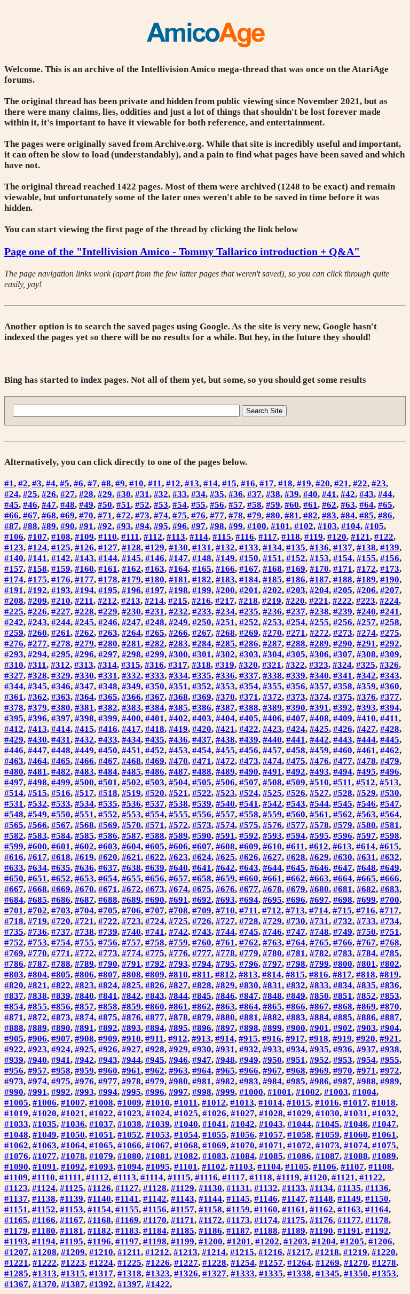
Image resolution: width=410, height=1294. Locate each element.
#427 (366, 729)
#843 (154, 996)
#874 (84, 1017)
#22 (360, 483)
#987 (342, 1081)
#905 (13, 1038)
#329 (60, 675)
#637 (107, 868)
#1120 (315, 1177)
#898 (248, 1028)
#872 (37, 1017)
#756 (107, 942)
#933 (272, 1049)
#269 (248, 633)
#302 (225, 654)
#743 (201, 932)
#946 (178, 1060)
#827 (178, 985)
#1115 (179, 1177)
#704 (84, 910)
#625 (225, 857)
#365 (107, 697)
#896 (201, 1028)
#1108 (380, 1167)
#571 (154, 825)
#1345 (328, 1273)
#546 (366, 804)
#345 (37, 686)
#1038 (129, 1124)
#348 (107, 686)
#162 (131, 569)
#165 (201, 569)
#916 (271, 1038)
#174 (13, 579)
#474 (272, 761)
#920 (365, 1038)
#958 (60, 1071)
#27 (67, 494)
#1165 (16, 1220)
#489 (225, 772)
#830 (248, 985)
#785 (389, 953)
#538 (178, 804)
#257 (366, 622)
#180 (154, 579)
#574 (225, 825)
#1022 (101, 1113)
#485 (131, 772)
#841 (107, 996)
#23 (379, 483)
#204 (319, 590)
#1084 (243, 1156)
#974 (37, 1081)
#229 (107, 611)
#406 (272, 718)
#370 (225, 697)
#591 (225, 836)
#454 (201, 750)
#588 (154, 836)
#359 (366, 686)
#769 (13, 953)
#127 (107, 547)
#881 (248, 1017)
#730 (295, 921)
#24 (11, 494)
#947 (201, 1060)
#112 (153, 537)
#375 (342, 697)
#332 (131, 675)
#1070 (243, 1145)
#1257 (271, 1263)
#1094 (129, 1167)
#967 (272, 1071)
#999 (225, 1092)
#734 (389, 921)
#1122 (371, 1177)
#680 (319, 889)
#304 (272, 654)
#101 (280, 526)
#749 (342, 932)
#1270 (356, 1263)
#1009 (129, 1103)
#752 (13, 942)
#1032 (384, 1113)
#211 (84, 601)
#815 (295, 974)
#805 (60, 974)
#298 (131, 654)
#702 (37, 910)
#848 (272, 996)
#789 (84, 964)
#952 (319, 1060)
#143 (84, 558)
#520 (154, 793)
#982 (225, 1081)
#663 (319, 878)
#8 (106, 483)
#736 (37, 932)
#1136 (377, 1188)
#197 (154, 590)
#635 (60, 868)
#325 (365, 665)
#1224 (101, 1263)
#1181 (71, 1231)
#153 (319, 558)
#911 (154, 1038)
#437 (201, 740)
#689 (131, 900)
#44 (385, 494)
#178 (107, 579)
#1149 (349, 1199)
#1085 (271, 1156)
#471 (201, 761)
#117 (267, 537)
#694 (248, 900)
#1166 (44, 1220)
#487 (178, 772)
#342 (366, 675)
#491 (272, 772)
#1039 (158, 1124)
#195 (107, 590)
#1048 (16, 1135)
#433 (107, 740)
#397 (60, 718)
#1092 (73, 1167)
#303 (248, 654)
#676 (225, 889)
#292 (389, 643)
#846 (225, 996)
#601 (60, 846)
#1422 (158, 1284)
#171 (342, 569)
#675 (201, 889)
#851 (342, 996)
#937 (366, 1049)
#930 (201, 1049)
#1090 (16, 1167)
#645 (295, 868)
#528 (342, 793)
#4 (51, 483)
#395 (13, 718)
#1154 (99, 1209)
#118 (290, 537)
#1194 (44, 1241)
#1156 (155, 1209)
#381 (84, 708)
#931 (225, 1049)
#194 (84, 590)
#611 (295, 846)
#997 (178, 1092)
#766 (342, 942)
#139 (389, 547)
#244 (60, 622)
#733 (366, 921)
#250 (201, 622)
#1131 (238, 1188)
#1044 (299, 1124)
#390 (295, 708)
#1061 (384, 1135)
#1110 (43, 1177)
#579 (342, 825)
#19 (304, 483)
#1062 (16, 1145)
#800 (342, 964)
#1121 (343, 1177)
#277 (37, 643)
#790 (107, 964)
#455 (225, 750)
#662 (295, 878)
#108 (60, 537)
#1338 (299, 1273)
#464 (37, 761)
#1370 (45, 1284)
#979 (154, 1081)
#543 (295, 804)
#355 (272, 686)
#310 (13, 665)
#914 (224, 1038)
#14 (210, 483)
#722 (107, 921)
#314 (107, 665)
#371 (248, 697)
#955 (389, 1060)
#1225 (129, 1263)
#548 (13, 814)
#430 (37, 740)
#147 (178, 558)
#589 (178, 836)
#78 (235, 515)
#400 (131, 718)
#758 (154, 942)
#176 (60, 579)
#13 (192, 483)
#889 (37, 1028)
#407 (295, 718)
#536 (131, 804)
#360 (389, 686)
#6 (78, 483)
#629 (319, 857)
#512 (365, 782)
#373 (295, 697)
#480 (13, 772)
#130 (178, 547)
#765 (319, 942)
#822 (60, 985)
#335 (201, 675)
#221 (318, 601)
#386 (201, 708)
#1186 (210, 1231)
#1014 (270, 1103)
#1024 (158, 1113)
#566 (37, 825)
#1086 (299, 1156)
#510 (319, 782)
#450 (107, 750)
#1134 (321, 1188)
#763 (272, 942)
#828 (201, 985)
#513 (389, 782)
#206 (366, 590)
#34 (198, 494)
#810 (178, 974)
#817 (342, 974)
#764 (295, 942)
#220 (295, 601)
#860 (154, 1006)
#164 (178, 569)
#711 (248, 910)
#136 (319, 547)
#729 (272, 921)
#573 (201, 825)
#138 (366, 547)
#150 (248, 558)
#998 (201, 1092)
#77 (217, 515)
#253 (272, 622)
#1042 (243, 1124)
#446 (13, 750)
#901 (319, 1028)
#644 (272, 868)
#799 (319, 964)
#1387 (73, 1284)
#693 (225, 900)
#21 (341, 483)
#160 (84, 569)
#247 (131, 622)
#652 (60, 878)
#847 (248, 996)
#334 (178, 675)
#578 (319, 825)
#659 (225, 878)
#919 (342, 1038)
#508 (272, 782)
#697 (319, 900)
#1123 (16, 1188)
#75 (179, 515)
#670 (84, 889)
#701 (13, 910)
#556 (201, 814)
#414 (60, 729)
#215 (177, 601)
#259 (13, 633)
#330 (84, 675)
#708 (178, 910)
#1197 (127, 1241)
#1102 (213, 1167)
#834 (342, 985)
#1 (9, 483)
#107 (37, 537)
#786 (13, 964)
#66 (11, 515)
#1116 (206, 1177)
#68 (49, 515)
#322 (295, 665)
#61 (310, 505)
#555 (178, 814)
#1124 (44, 1188)
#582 (13, 836)
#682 (366, 889)
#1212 (157, 1252)
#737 (60, 932)
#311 (37, 665)
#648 (366, 868)
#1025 (186, 1113)
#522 (201, 793)
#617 (37, 857)
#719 (37, 921)
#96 (179, 526)
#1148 (321, 1199)
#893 (131, 1028)
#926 (107, 1049)
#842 (131, 996)
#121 (360, 537)
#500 (84, 782)
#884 (319, 1017)
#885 (342, 1017)
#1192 (377, 1231)
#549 (37, 814)
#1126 (99, 1188)
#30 (123, 494)
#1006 (45, 1103)
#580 (366, 825)
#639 (154, 868)
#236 (272, 611)
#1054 (186, 1135)
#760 (201, 942)
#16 (248, 483)
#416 (107, 729)
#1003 (336, 1092)
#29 (105, 494)
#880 (225, 1017)
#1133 (293, 1188)
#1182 (99, 1231)
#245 (84, 622)
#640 (178, 868)
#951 (295, 1060)
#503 (154, 782)
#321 (271, 665)
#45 (11, 505)
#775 (154, 953)
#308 (366, 654)
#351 (178, 686)
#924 (60, 1049)
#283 (178, 643)
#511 (342, 782)
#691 (178, 900)
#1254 (243, 1263)
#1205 (352, 1241)
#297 (107, 654)
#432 (84, 740)
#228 (84, 611)
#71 (105, 515)
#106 (13, 537)
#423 (272, 729)
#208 (13, 601)
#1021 (73, 1113)
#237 (295, 611)
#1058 (299, 1135)
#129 (154, 547)
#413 (37, 729)
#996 (154, 1092)
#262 (84, 633)
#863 (225, 1006)
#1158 (210, 1209)
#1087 (328, 1156)
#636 (84, 868)
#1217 (299, 1252)
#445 (389, 740)
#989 (389, 1081)
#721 (84, 921)
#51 (123, 505)
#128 (131, 547)
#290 (342, 643)
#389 (272, 708)
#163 (154, 569)
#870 (389, 1006)
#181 (178, 579)
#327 (13, 675)
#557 (225, 814)
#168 (272, 569)
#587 (131, 836)
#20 (323, 483)
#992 (60, 1092)
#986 (319, 1081)
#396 (37, 718)
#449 (84, 750)
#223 (365, 601)
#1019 (16, 1113)
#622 (154, 857)
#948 (225, 1060)
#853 (389, 996)
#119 (313, 537)
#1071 (271, 1145)
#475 (295, 761)
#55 (198, 505)
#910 (131, 1038)
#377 (389, 697)
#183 (225, 579)
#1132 (266, 1188)
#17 (266, 483)
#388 (248, 708)
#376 (366, 697)
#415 (84, 729)
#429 (13, 740)
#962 (154, 1071)
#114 (199, 537)
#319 (224, 665)
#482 (60, 772)
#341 (342, 675)
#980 (178, 1081)
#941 (60, 1060)
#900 (295, 1028)
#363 (60, 697)
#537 (154, 804)
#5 (64, 483)
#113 (176, 537)
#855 (37, 1006)
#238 (319, 611)
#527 (319, 793)
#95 (161, 526)
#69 (67, 515)
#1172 (210, 1220)
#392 (342, 708)
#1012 (214, 1103)
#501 (107, 782)
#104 (350, 526)
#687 (84, 900)
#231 (154, 611)
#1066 (129, 1145)
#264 (131, 633)
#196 (131, 590)
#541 (248, 804)
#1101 (186, 1167)
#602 (84, 846)
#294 (37, 654)
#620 (107, 857)
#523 (225, 793)
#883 (295, 1017)
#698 (342, 900)
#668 (37, 889)
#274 (366, 633)
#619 (84, 857)
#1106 (324, 1167)
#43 (366, 494)
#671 (107, 889)
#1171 (182, 1220)
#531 (13, 804)
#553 (131, 814)
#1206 (380, 1241)
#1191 (349, 1231)
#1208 (45, 1252)
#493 (319, 772)
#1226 (158, 1263)
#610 (272, 846)
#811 (201, 974)
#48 (67, 505)
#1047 (384, 1124)
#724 (154, 921)
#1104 (269, 1167)
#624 (201, 857)
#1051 (101, 1135)
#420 (201, 729)
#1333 (243, 1273)
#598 (389, 836)
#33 (179, 494)
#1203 (295, 1241)
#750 (366, 932)
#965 (225, 1071)
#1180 (44, 1231)
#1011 (186, 1103)
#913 (201, 1038)
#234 (225, 611)
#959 (84, 1071)
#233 (201, 611)
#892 (107, 1028)
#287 (272, 643)
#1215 (242, 1252)
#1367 (16, 1284)
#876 (131, 1017)
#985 (295, 1081)
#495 (366, 772)
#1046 (356, 1124)
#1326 (186, 1273)
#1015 (299, 1103)
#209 (37, 601)
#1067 (158, 1145)
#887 (389, 1017)
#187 (319, 579)
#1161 (293, 1209)
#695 (272, 900)
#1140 (99, 1199)
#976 (84, 1081)
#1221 (16, 1263)
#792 (154, 964)
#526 (295, 793)
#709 (201, 910)
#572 (178, 825)
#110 (107, 537)
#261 (60, 633)
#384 (154, 708)
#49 (86, 505)
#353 (225, 686)
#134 (272, 547)
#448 (60, 750)
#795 (225, 964)
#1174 (266, 1220)
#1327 (214, 1273)
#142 (60, 558)
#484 (107, 772)
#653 (84, 878)
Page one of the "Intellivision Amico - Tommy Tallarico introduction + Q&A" (182, 251)
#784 (366, 953)
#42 (348, 494)
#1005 (16, 1103)
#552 (107, 814)
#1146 (266, 1199)
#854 (13, 1006)
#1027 (243, 1113)
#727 (225, 921)
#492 (295, 772)
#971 (366, 1071)
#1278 (384, 1263)
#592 (248, 836)
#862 (201, 1006)
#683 (389, 889)
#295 (60, 654)
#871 (13, 1017)
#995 (131, 1092)
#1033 (16, 1124)
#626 (248, 857)
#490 (248, 772)
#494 (342, 772)
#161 (107, 569)
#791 (131, 964)
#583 (37, 836)
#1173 (238, 1220)
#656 (154, 878)
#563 (366, 814)
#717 (389, 910)
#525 (272, 793)
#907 (60, 1038)
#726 (201, 921)
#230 (131, 611)
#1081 (158, 1156)
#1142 (155, 1199)
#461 (366, 750)
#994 (107, 1092)
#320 (248, 665)
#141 (37, 558)
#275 (389, 633)
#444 (366, 740)
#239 (342, 611)
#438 (225, 740)
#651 (37, 878)
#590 (201, 836)
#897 (225, 1028)
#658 (201, 878)
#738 (84, 932)
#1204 (324, 1241)
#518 (107, 793)
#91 (86, 526)
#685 (37, 900)
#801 (366, 964)
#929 (178, 1049)
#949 (248, 1060)
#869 (366, 1006)
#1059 (328, 1135)
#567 (60, 825)
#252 (248, 622)
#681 (342, 889)
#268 (225, 633)
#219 (271, 601)
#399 (107, 718)
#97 (198, 526)
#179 (131, 579)
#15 (229, 483)
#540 (225, 804)
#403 (201, 718)
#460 (342, 750)
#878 (178, 1017)
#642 (225, 868)
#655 (131, 878)
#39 (292, 494)
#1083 (214, 1156)
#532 (37, 804)
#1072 (299, 1145)
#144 (107, 558)
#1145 (238, 1199)
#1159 (238, 1209)
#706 (131, 910)
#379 (37, 708)
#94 (142, 526)
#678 (272, 889)
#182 (201, 579)
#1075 (384, 1145)
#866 (295, 1006)
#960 (107, 1071)
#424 (295, 729)
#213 (130, 601)
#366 (131, 697)
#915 (248, 1038)
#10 (136, 483)
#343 (389, 675)
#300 (178, 654)
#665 (366, 878)
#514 (13, 793)
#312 (60, 665)
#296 (84, 654)
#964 (201, 1071)
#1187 (238, 1231)
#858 (107, 1006)
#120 (336, 537)
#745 (248, 932)
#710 (225, 910)
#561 (319, 814)
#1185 (182, 1231)
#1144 (210, 1199)
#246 (107, 622)
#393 (366, 708)
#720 (60, 921)
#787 (37, 964)
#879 (201, 1017)
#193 (60, 590)
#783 (342, 953)
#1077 (45, 1156)
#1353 (384, 1273)
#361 (13, 697)
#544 (319, 804)
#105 (374, 526)
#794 (201, 964)
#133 (248, 547)
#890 (60, 1028)
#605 (154, 846)
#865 (272, 1006)
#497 (13, 782)
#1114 (151, 1177)
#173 (389, 569)
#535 (107, 804)
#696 (295, 900)
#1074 (356, 1145)
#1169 (127, 1220)
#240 (366, 611)
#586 (107, 836)
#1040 (186, 1124)
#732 (342, 921)
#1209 (73, 1252)
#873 (60, 1017)
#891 (84, 1028)
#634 (37, 868)
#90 (67, 526)
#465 (60, 761)
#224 (389, 601)
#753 (37, 942)
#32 (161, 494)
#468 (131, 761)
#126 (84, 547)
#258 (389, 622)
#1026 (214, 1113)
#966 (248, 1071)
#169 (295, 569)
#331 (107, 675)
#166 (225, 569)
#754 (60, 942)
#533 (60, 804)
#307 (342, 654)
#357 (319, 686)
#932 (248, 1049)
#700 (389, 900)
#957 (37, 1071)
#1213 (186, 1252)
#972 (389, 1071)
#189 (366, 579)
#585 (84, 836)
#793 (178, 964)
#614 (365, 846)
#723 (131, 921)
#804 (37, 974)
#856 (60, 1006)
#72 (123, 515)
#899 (272, 1028)
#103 (327, 526)
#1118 (260, 1177)
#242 (13, 622)
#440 (272, 740)
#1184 (155, 1231)
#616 (13, 857)
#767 (366, 942)
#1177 (349, 1220)
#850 (319, 996)
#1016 (327, 1103)
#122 (383, 537)
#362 (37, 697)
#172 (366, 569)
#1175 (293, 1220)
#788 (60, 964)
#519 (131, 793)
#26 (49, 494)
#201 (248, 590)
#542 (272, 804)
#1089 (384, 1156)
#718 (13, 921)
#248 (154, 622)
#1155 (127, 1209)
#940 (37, 1060)
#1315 (73, 1273)
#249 (178, 622)
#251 (225, 622)
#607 (201, 846)
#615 (389, 846)
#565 (13, 825)
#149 (225, 558)
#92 (105, 526)
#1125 (71, 1188)
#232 (178, 611)
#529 (366, 793)
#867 (319, 1006)
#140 (13, 558)
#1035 (45, 1124)
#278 (60, 643)
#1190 (321, 1231)
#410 (366, 718)
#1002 (308, 1092)
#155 (366, 558)
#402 (178, 718)
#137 (342, 547)
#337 (248, 675)
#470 (178, 761)
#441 (295, 740)
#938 (389, 1049)
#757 (131, 942)
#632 (389, 857)
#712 (271, 910)
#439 (248, 740)
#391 (319, 708)
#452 (154, 750)
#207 (389, 590)
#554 (154, 814)
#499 (60, 782)
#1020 (45, 1113)
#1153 (71, 1209)
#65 (385, 505)
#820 (13, 985)
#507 (248, 782)
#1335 (271, 1273)
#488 (201, 772)
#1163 (349, 1209)
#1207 (16, 1252)
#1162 (321, 1209)
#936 (342, 1049)
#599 (13, 846)
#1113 (124, 1177)
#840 (84, 996)
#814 (271, 974)
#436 (178, 740)
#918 (318, 1038)
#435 (154, 740)
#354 (248, 686)
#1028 (271, 1113)
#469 (154, 761)
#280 (107, 643)
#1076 (16, 1156)
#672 (131, 889)
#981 (201, 1081)
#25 (30, 494)
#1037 (101, 1124)
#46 (30, 505)
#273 (342, 633)
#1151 (16, 1209)
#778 (225, 953)
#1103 (241, 1167)
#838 (37, 996)
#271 (295, 633)
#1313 (45, 1273)
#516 (60, 793)
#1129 (182, 1188)
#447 (37, 750)
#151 (272, 558)
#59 (273, 505)
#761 (225, 942)
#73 (142, 515)
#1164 (377, 1209)
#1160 (266, 1209)
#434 (131, 740)
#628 (295, 857)
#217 (224, 601)
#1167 (71, 1220)
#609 (248, 846)
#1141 (127, 1199)
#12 (173, 483)
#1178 (377, 1220)
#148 (201, 558)
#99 (235, 526)
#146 (154, 558)
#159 (60, 569)
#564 (389, 814)
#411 (389, 718)
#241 (389, 611)
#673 (154, 889)
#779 (248, 953)
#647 (342, 868)
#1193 (16, 1241)
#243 (37, 622)
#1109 (16, 1177)
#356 (295, 686)
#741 (154, 932)
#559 (272, 814)
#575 (248, 825)
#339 (295, 675)
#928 (154, 1049)
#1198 (155, 1241)
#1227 (186, 1263)
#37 (254, 494)
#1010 (158, 1103)
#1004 (364, 1092)
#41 (329, 494)
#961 (131, 1071)
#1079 (101, 1156)
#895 (178, 1028)
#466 (84, 761)
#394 (389, 708)
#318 (201, 665)
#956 (13, 1071)
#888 (13, 1028)
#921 (389, 1038)
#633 (13, 868)
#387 (225, 708)
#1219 (355, 1252)
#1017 (355, 1103)
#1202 (267, 1241)
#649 (389, 868)
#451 (131, 750)
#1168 (99, 1220)
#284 (201, 643)
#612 (318, 846)
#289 (319, 643)
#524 (248, 793)
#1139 (71, 1199)
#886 (366, 1017)
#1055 (214, 1135)
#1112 (97, 1177)
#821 (37, 985)
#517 (84, 793)
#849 (295, 996)
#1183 (127, 1231)
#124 (37, 547)
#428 (389, 729)
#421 (225, 729)
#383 (131, 708)
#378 (13, 708)
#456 (248, 750)
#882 (272, 1017)
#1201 (239, 1241)
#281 (131, 643)
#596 (342, 836)
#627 (272, 857)
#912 (177, 1038)
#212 (107, 601)
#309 (389, 654)
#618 (60, 857)
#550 (60, 814)
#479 (389, 761)
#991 (37, 1092)
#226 (37, 611)
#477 (342, 761)
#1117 (233, 1177)
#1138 (44, 1199)
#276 (13, 643)
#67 (30, 515)
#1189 (293, 1231)
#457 (272, 750)
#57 (235, 505)
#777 (201, 953)
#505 (201, 782)
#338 (272, 675)
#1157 (182, 1209)
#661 (272, 878)
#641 (201, 868)
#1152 (44, 1209)
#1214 (214, 1252)
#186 (295, 579)
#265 (154, 633)
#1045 (328, 1124)
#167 (248, 569)
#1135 (349, 1188)
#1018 (384, 1103)
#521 (178, 793)
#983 (248, 1081)
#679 (295, 889)
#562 (342, 814)
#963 (178, 1071)
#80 (273, 515)
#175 (37, 579)
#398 (84, 718)
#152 (295, 558)
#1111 (70, 1177)
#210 (60, 601)
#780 (272, 953)
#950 (272, 1060)
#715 (342, 910)
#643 (248, 868)
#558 (248, 814)
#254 (295, 622)
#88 (30, 526)
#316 (154, 665)
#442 (319, 740)
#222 (342, 601)
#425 (319, 729)
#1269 (328, 1263)
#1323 (158, 1273)
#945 (154, 1060)
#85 (366, 515)
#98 (217, 526)
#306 (319, 654)
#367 (154, 697)
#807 (107, 974)
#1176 (321, 1220)
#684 (13, 900)
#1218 (327, 1252)
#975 (60, 1081)
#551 (84, 814)
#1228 (214, 1263)
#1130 (210, 1188)
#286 (248, 643)
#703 (60, 910)
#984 (272, 1081)
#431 (60, 740)
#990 (13, 1092)
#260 (37, 633)
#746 (272, 932)
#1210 (101, 1252)
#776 (178, 953)
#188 (342, 579)
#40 (310, 494)
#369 (201, 697)
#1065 (101, 1145)
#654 (107, 878)
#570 (131, 825)
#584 (60, 836)
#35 (217, 494)
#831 (272, 985)
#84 (348, 515)
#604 (131, 846)
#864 (248, 1006)
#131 (201, 547)
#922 (13, 1049)
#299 (154, 654)
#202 (272, 590)
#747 (295, 932)
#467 (107, 761)
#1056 (243, 1135)
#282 (154, 643)
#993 (84, 1092)
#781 (295, 953)
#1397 (129, 1284)
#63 (348, 505)
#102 (303, 526)
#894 (154, 1028)
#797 (272, 964)
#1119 (288, 1177)
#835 (366, 985)
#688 (107, 900)
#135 (295, 547)
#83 (329, 515)
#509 (295, 782)
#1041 (214, 1124)
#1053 (158, 1135)
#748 (319, 932)
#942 (84, 1060)
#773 (107, 953)
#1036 (73, 1124)
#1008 (101, 1103)
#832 (295, 985)
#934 (295, 1049)
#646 (319, 868)
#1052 (129, 1135)
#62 (329, 505)
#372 (272, 697)
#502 (131, 782)
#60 (292, 505)
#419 (178, 729)
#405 (248, 718)
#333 (154, 675)
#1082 (186, 1156)
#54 (179, 505)
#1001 (279, 1092)
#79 (254, 515)
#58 (254, 505)
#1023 (129, 1113)
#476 (319, 761)
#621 (131, 857)
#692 (201, 900)
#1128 (155, 1188)
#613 (342, 846)
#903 (366, 1028)
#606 (178, 846)
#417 (131, 729)
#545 (342, 804)
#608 (225, 846)
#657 (178, 878)
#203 (295, 590)
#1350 (356, 1273)
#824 (107, 985)
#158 (37, 569)
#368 (178, 697)
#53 (161, 505)
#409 (342, 718)
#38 (273, 494)
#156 (389, 558)
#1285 (16, 1273)
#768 (389, 942)
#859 (131, 1006)
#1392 (101, 1284)
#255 (319, 622)
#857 (84, 1006)
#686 (60, 900)
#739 (107, 932)
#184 (248, 579)
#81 (292, 515)
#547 (389, 804)
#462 (389, 750)
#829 (225, 985)
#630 (342, 857)
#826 (154, 985)
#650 (13, 878)
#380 (60, 708)
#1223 (73, 1263)
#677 (248, 889)
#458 (295, 750)
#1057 (271, 1135)
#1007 (73, 1103)
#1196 (99, 1241)
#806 (84, 974)
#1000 (251, 1092)
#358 (342, 686)
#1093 (101, 1167)
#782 (319, 953)
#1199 (182, 1241)
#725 (178, 921)
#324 (342, 665)
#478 (366, 761)
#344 (13, 686)
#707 (154, 910)
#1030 (328, 1113)
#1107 (352, 1167)
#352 (201, 686)
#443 (342, 740)
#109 (84, 537)
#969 (319, 1071)
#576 (272, 825)
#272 (319, 633)
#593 (272, 836)
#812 (224, 974)
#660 (248, 878)
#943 (107, 1060)
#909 (107, 1038)
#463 (13, 761)
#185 (272, 579)
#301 (201, 654)
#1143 (182, 1199)
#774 (131, 953)
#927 (131, 1049)
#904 (389, 1028)
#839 (60, 996)
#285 (225, 643)
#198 (178, 590)
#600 (37, 846)
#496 (389, 772)
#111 (130, 537)
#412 (13, 729)
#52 (142, 505)
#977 (107, 1081)
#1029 (299, 1113)
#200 (225, 590)
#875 (107, 1017)
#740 (131, 932)
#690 (154, 900)
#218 (248, 601)
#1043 (271, 1124)
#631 (366, 857)
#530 (389, 793)
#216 (201, 601)
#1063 (45, 1145)
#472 (225, 761)
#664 (342, 878)
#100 (256, 526)
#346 (60, 686)
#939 (13, 1060)
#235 (248, 611)
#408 (319, 718)
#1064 (73, 1145)
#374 (319, 697)
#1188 (266, 1231)
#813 (248, 974)
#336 (225, 675)
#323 (318, 665)
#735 (13, 932)
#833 (319, 985)
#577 (295, 825)
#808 (131, 974)
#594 (295, 836)
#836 (389, 985)
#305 (295, 654)
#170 (319, 569)
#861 (178, 1006)
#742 (178, 932)
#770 (37, 953)
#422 (248, 729)
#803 (13, 974)
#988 (366, 1081)
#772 (84, 953)
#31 (142, 494)
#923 (37, 1049)
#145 (131, 558)
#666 (389, 878)
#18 (285, 483)
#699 (366, 900)
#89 (49, 526)
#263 (107, 633)
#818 (365, 974)
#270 (272, 633)
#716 (365, 910)
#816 (318, 974)
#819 (389, 974)
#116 (244, 537)
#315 (130, 665)
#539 (201, 804)
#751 (389, 932)
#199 (201, 590)
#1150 (377, 1199)
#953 (342, 1060)
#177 (84, 579)
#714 (318, 910)
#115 (221, 537)
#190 (389, 579)
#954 (366, 1060)
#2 (23, 483)
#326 (389, 665)
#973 (13, 1081)
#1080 (129, 1156)
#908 (84, 1038)
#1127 (127, 1188)
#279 (84, 643)
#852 (366, 996)
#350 (154, 686)
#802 (389, 964)
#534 (84, 804)
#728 (248, 921)
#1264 (299, 1263)
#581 (389, 825)
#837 (13, 996)
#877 (154, 1017)
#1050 (73, 1135)
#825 (131, 985)
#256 (342, 622)
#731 (319, 921)
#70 (86, 515)
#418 (154, 729)
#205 (342, 590)
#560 (295, 814)
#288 (295, 643)
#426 (342, 729)
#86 (385, 515)
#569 (107, 825)
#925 (84, 1049)
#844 (178, 996)
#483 (84, 772)
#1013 (242, 1103)
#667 (13, 889)
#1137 (16, 1199)
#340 (319, 675)
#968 (295, 1071)
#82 (310, 515)
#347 (84, 686)
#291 (366, 643)
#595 (319, 836)
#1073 (328, 1145)
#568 (84, 825)
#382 (107, 708)
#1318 (129, 1273)
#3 (37, 483)
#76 (198, 515)
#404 (225, 718)
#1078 (73, 1156)
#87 (11, 526)
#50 (105, 505)
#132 (225, 547)
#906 (37, 1038)
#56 (217, 505)
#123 (13, 547)
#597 (366, 836)
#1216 (270, 1252)
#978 (131, 1081)
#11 (155, 483)
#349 (131, 686)
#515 (37, 793)
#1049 (45, 1135)
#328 (37, 675)
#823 (84, 985)
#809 (154, 974)
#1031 (356, 1113)
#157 (13, 569)
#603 (107, 846)
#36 (235, 494)
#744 (225, 932)
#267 (201, 633)
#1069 (214, 1145)
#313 (83, 665)
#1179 (16, 1231)
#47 (49, 505)
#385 (178, 708)
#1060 (356, 1135)
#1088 (356, 1156)
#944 (131, 1060)
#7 (92, 483)
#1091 (45, 1167)
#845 (201, 996)
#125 (60, 547)
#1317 (101, 1273)
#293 (13, 654)
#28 (86, 494)
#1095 (158, 1167)
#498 (37, 782)
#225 (13, 611)
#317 (177, 665)
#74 (161, 515)
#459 (319, 750)
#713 (295, 910)
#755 (84, 942)
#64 (366, 505)
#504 (178, 782)
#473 (248, 761)
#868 (342, 1006)
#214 (154, 601)
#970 (342, 1071)
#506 (225, 782)
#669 (60, 889)
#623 (178, 857)
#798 (295, 964)
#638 (131, 868)
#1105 (297, 1167)
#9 (120, 483)
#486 (154, 772)
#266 (178, 633)
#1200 (211, 1241)
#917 (295, 1038)
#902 (342, 1028)
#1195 (71, 1241)
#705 (107, 910)
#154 (342, 558)
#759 (178, 942)
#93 (123, 526)
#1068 (186, 1145)
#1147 (293, 1199)
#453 (178, 750)
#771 (60, 953)
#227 (60, 611)
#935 (319, 1049)
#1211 (129, 1252)
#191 (13, 590)
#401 (154, 718)
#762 (248, 942)
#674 (178, 889)
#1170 (155, 1220)
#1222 (45, 1263)
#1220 (384, 1252)
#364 (84, 697)
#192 (37, 590)
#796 (248, 964)
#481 (37, 772)
